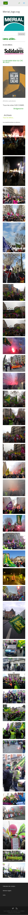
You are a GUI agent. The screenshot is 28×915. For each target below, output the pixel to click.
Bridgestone (18, 108)
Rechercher (21, 34)
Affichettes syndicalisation (9, 101)
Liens (4, 895)
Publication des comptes (9, 886)
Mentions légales (7, 890)
